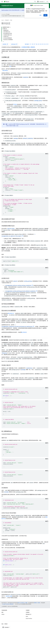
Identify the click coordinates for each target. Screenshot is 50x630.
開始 (45, 15)
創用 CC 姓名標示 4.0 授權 (22, 602)
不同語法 (15, 104)
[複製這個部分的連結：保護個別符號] (9, 539)
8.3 (43, 44)
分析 (10, 66)
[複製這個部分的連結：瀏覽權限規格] (10, 83)
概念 (11, 20)
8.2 (45, 44)
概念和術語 (5, 70)
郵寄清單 (24, 10)
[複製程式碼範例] (47, 153)
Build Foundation (5, 10)
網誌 (2, 612)
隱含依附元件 (11, 313)
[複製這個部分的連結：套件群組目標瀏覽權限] (16, 304)
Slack (27, 616)
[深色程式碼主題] (46, 153)
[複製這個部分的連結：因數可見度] (8, 438)
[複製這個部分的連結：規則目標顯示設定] (13, 131)
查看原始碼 (14, 44)
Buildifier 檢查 (9, 596)
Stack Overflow (29, 618)
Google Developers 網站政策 (7, 604)
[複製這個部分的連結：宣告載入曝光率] (12, 365)
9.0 (32, 44)
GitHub (3, 614)
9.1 (30, 44)
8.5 (38, 44)
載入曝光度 (24, 332)
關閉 (40, 15)
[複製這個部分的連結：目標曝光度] (10, 57)
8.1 (47, 44)
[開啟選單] (2, 1)
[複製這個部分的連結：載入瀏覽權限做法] (13, 431)
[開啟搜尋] (35, 1)
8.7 (34, 44)
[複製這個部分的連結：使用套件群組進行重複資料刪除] (17, 513)
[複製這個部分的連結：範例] (5, 148)
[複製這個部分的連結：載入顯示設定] (12, 337)
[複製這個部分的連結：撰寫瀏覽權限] (9, 488)
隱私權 (6, 623)
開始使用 (7, 20)
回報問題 (5, 44)
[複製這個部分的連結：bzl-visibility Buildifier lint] (14, 592)
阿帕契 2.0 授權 (37, 602)
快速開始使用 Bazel (7, 5)
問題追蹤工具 (28, 614)
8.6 (36, 44)
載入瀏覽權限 (32, 47)
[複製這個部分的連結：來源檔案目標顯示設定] (16, 226)
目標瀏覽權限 (24, 47)
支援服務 (27, 612)
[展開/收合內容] (10, 27)
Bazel (3, 20)
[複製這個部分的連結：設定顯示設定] (10, 278)
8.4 (41, 44)
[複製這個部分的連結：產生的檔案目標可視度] (16, 219)
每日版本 (27, 44)
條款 (2, 623)
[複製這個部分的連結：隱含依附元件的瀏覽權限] (17, 311)
